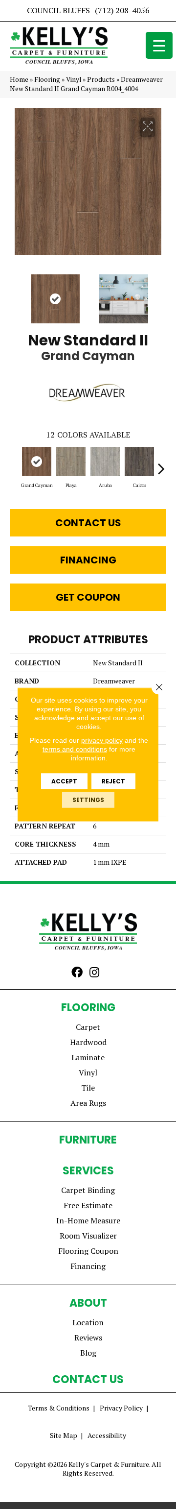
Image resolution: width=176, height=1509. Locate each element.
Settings (88, 800)
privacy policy (102, 740)
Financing (88, 560)
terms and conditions (75, 749)
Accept (64, 781)
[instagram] (94, 973)
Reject (113, 781)
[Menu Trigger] (159, 45)
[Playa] (71, 461)
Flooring (47, 79)
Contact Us (88, 523)
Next (161, 294)
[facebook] (77, 973)
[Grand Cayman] (37, 461)
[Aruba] (105, 461)
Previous (15, 294)
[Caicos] (139, 461)
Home (19, 79)
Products (101, 79)
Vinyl (73, 79)
